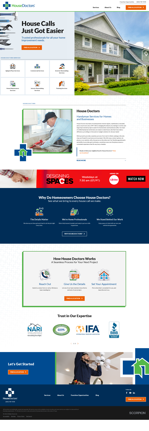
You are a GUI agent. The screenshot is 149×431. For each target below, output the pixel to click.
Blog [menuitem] (118, 7)
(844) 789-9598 (141, 2)
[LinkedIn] (134, 393)
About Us (60, 395)
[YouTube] (130, 393)
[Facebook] (127, 393)
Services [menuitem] (96, 7)
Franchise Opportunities (80, 395)
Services (47, 395)
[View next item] (78, 343)
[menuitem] (6, 416)
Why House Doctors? (73, 234)
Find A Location (134, 7)
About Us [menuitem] (108, 7)
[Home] (19, 5)
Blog (97, 395)
